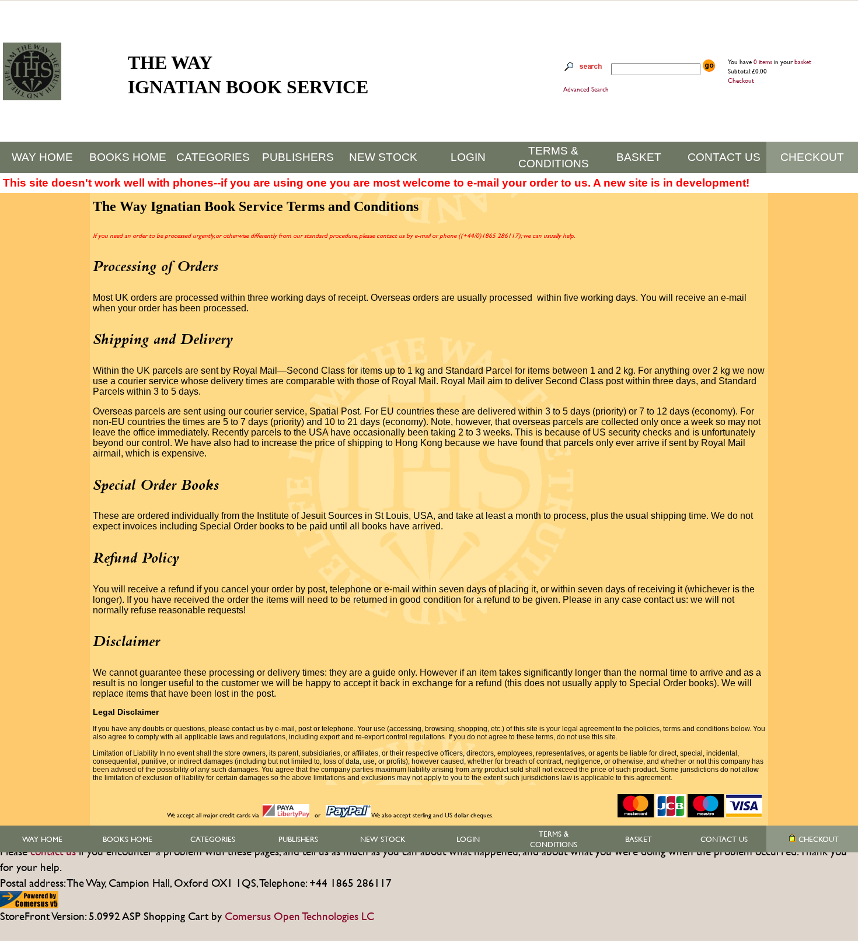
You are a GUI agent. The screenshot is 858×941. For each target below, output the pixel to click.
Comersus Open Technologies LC (299, 916)
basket (802, 61)
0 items (764, 61)
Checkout (741, 80)
